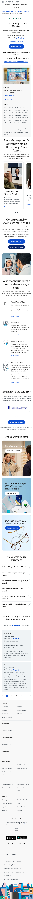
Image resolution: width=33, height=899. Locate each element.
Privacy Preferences (16, 861)
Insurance (4, 765)
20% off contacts (22, 768)
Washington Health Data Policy (11, 879)
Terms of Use (21, 865)
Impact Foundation (22, 807)
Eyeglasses (16, 4)
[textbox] (16, 823)
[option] (13, 185)
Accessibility (7, 868)
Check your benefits (16, 247)
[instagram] (16, 843)
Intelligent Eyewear (7, 717)
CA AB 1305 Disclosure (9, 875)
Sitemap (19, 810)
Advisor (4, 727)
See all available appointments (16, 62)
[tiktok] (9, 843)
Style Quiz (8, 4)
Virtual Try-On (21, 727)
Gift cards (19, 713)
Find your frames (12, 528)
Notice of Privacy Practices (10, 865)
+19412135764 (8, 99)
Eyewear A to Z (6, 788)
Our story (4, 800)
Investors (4, 810)
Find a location (6, 755)
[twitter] (24, 843)
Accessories (5, 713)
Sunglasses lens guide (23, 784)
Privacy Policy (7, 861)
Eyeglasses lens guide (7, 784)
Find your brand (12, 493)
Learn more (8, 207)
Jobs (18, 803)
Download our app (7, 730)
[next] (29, 417)
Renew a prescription (22, 741)
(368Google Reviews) (16, 41)
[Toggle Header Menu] (3, 2)
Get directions (8, 96)
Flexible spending (21, 765)
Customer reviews (7, 803)
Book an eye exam (16, 46)
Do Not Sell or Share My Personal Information (14, 872)
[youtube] (20, 843)
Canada (14, 854)
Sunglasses (24, 4)
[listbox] (16, 187)
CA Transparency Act (16, 868)
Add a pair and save (7, 768)
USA (7, 854)
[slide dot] (15, 212)
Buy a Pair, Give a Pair (22, 800)
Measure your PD (6, 744)
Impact (4, 807)
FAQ (16, 830)
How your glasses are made (22, 789)
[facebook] (13, 843)
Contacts (16, 8)
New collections (21, 710)
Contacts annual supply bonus (6, 773)
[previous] (4, 417)
